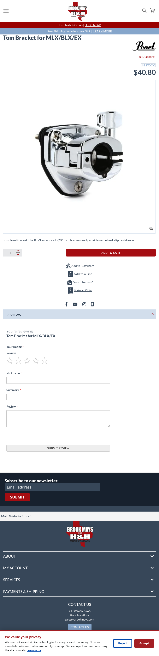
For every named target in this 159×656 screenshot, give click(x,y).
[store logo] (77, 11)
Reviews (13, 315)
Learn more (34, 650)
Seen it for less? (83, 281)
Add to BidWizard (82, 265)
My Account (15, 568)
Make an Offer (83, 290)
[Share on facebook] (66, 304)
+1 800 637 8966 (79, 611)
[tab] (79, 314)
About (9, 556)
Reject (122, 643)
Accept (144, 643)
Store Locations (79, 615)
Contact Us (79, 604)
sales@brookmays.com (79, 619)
